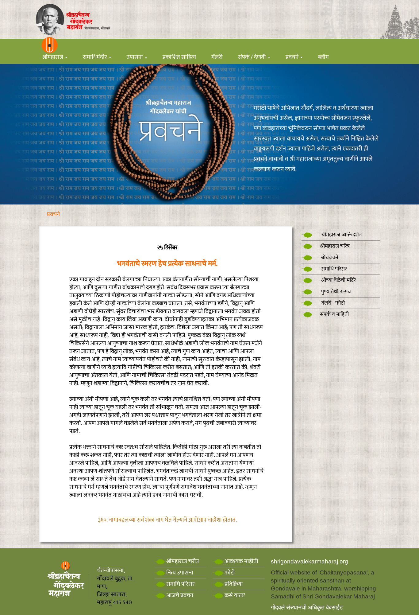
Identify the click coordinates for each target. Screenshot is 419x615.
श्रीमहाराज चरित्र (335, 246)
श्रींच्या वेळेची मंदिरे (338, 280)
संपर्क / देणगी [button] (252, 57)
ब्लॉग (323, 57)
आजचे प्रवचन (179, 595)
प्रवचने (53, 214)
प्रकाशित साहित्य (179, 57)
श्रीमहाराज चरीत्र (182, 561)
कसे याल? (234, 595)
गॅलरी (217, 57)
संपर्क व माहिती (334, 314)
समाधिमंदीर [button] (95, 57)
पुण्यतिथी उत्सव (335, 291)
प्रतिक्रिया (233, 584)
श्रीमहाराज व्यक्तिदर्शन (341, 234)
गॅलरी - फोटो (332, 303)
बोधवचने (329, 257)
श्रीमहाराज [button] (53, 57)
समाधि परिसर (333, 269)
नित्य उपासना (179, 573)
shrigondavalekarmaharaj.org (309, 561)
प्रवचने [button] (293, 57)
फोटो (229, 573)
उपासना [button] (135, 57)
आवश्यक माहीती (240, 561)
